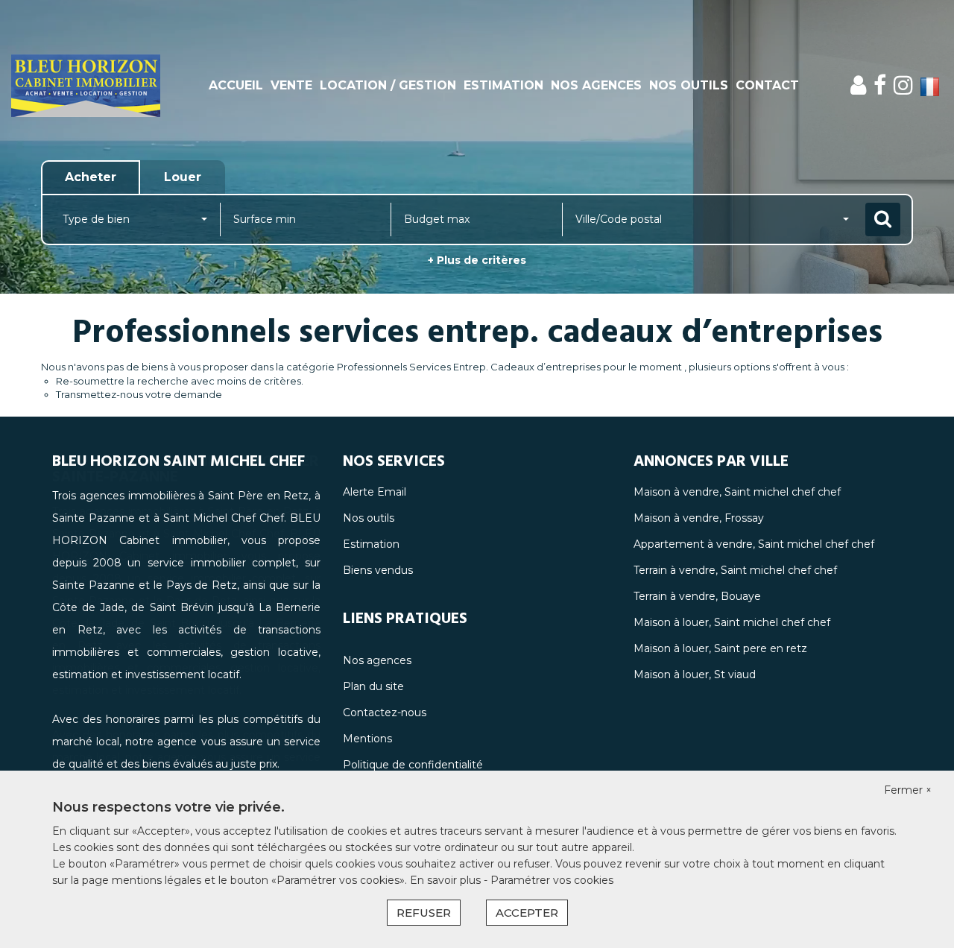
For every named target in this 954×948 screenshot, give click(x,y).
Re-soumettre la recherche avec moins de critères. (179, 381)
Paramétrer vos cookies (551, 880)
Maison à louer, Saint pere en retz (720, 648)
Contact (767, 85)
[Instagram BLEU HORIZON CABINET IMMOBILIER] (903, 85)
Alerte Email (374, 492)
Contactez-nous (384, 712)
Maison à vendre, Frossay (699, 518)
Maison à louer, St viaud (695, 674)
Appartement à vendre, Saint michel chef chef (754, 544)
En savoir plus (447, 880)
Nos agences (596, 85)
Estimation (503, 85)
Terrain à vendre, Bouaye (697, 596)
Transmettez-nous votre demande (139, 394)
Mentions (367, 738)
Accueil (236, 85)
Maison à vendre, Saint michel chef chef (737, 492)
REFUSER (424, 913)
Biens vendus (378, 570)
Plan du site (373, 686)
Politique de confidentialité (413, 764)
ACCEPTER (527, 913)
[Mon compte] (858, 85)
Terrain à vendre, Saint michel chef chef (735, 570)
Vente (291, 85)
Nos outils (688, 85)
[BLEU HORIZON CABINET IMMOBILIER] (85, 86)
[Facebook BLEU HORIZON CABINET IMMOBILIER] (880, 85)
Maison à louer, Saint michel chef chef (732, 622)
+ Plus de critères (477, 260)
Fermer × (908, 790)
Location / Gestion (388, 85)
